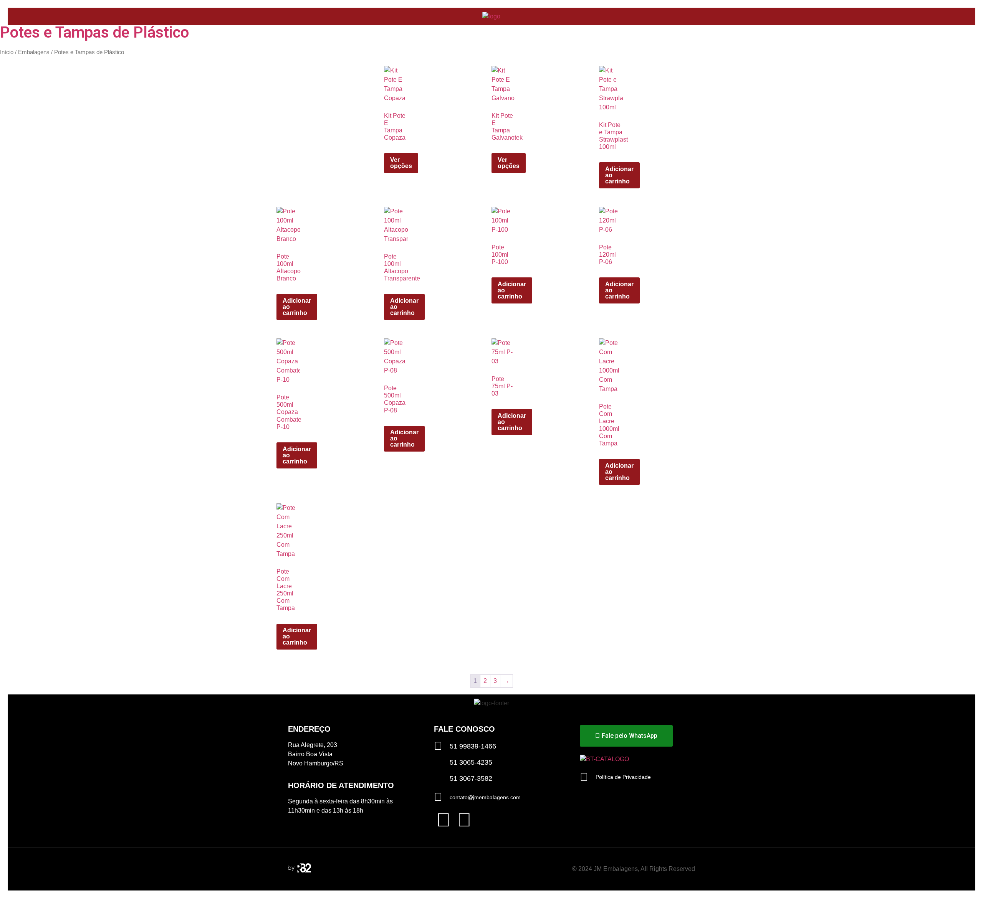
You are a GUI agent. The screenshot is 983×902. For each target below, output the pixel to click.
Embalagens (34, 52)
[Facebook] (443, 819)
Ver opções (401, 163)
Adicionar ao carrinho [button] (619, 175)
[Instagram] (464, 819)
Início (6, 52)
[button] (952, 16)
